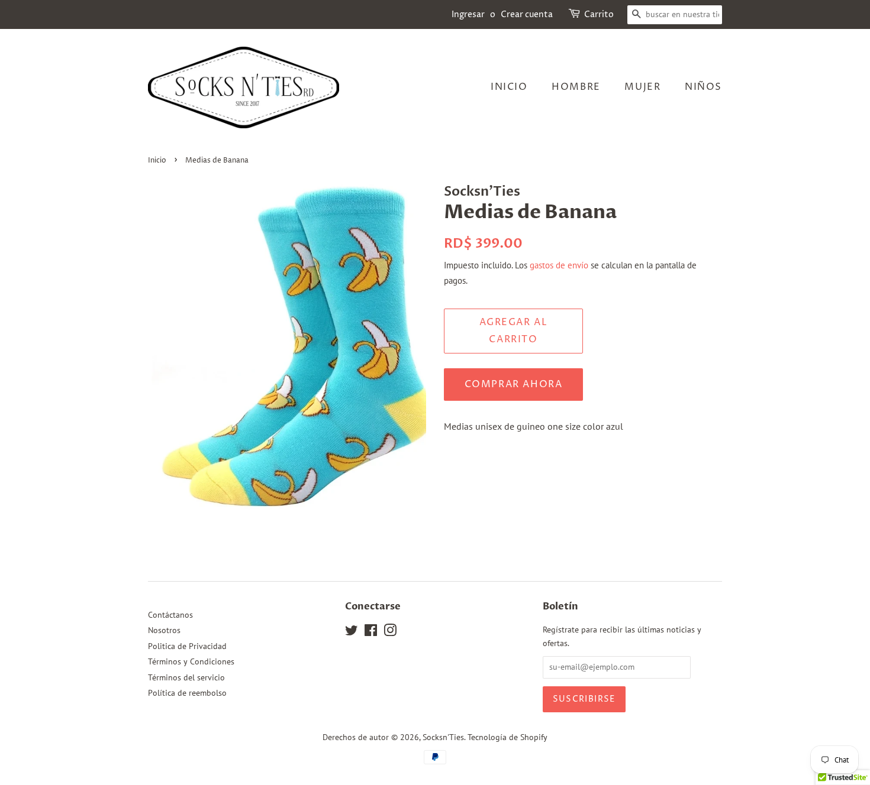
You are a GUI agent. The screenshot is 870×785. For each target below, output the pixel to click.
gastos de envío (559, 265)
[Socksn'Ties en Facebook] (371, 632)
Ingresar (468, 14)
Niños (703, 86)
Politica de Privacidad (187, 646)
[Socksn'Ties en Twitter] (351, 632)
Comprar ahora (514, 384)
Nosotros (164, 630)
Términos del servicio (186, 677)
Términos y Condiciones (191, 661)
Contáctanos (170, 614)
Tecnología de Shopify (507, 737)
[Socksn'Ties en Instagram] (390, 632)
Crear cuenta (527, 14)
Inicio (509, 86)
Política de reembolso (187, 692)
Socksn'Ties (443, 737)
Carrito (599, 14)
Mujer (642, 86)
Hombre (576, 86)
